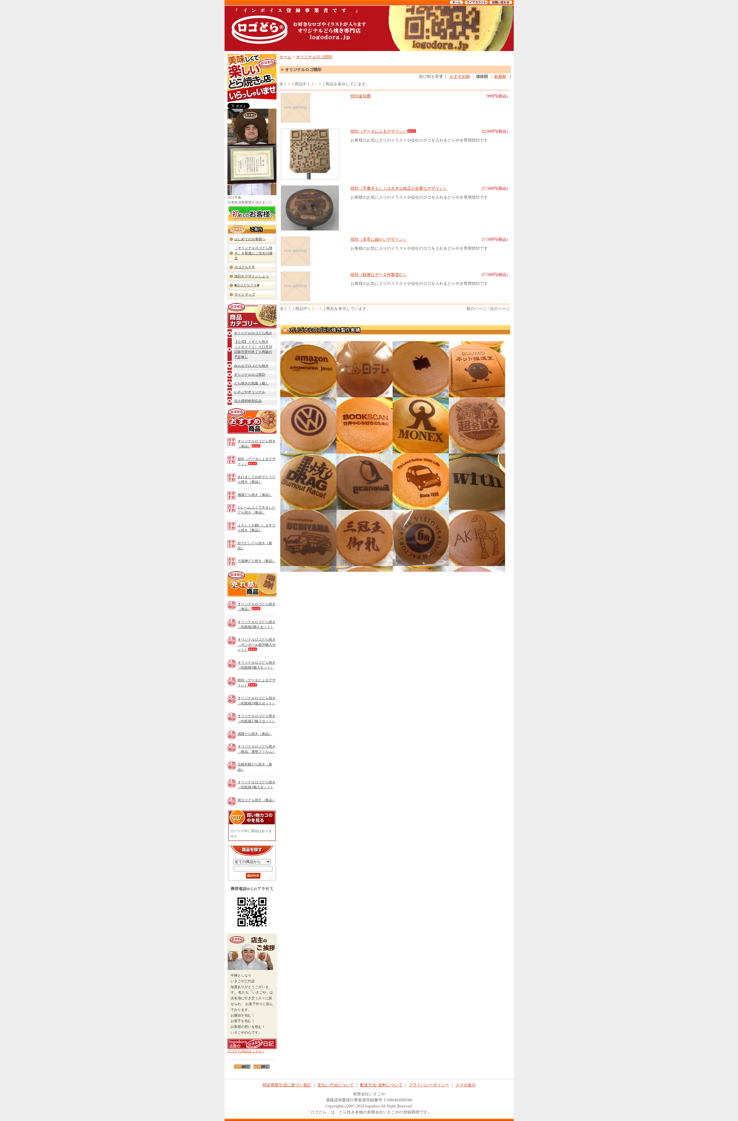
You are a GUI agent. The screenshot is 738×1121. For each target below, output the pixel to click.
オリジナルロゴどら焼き (253, 333)
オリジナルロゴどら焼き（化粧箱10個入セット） (257, 700)
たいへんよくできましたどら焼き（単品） (257, 509)
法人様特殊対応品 (248, 401)
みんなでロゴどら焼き (251, 366)
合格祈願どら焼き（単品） (255, 766)
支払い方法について (335, 1085)
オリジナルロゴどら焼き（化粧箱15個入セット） (257, 718)
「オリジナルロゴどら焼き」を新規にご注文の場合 (253, 253)
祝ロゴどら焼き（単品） (257, 800)
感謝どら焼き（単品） (255, 495)
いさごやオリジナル (249, 392)
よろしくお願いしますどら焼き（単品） (257, 527)
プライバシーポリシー (429, 1085)
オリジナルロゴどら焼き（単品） (257, 443)
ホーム (285, 57)
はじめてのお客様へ (250, 239)
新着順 (500, 76)
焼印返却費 (361, 96)
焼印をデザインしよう (251, 276)
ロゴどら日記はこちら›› (245, 1051)
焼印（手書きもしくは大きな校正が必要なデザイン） (399, 188)
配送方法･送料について (381, 1085)
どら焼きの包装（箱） (251, 383)
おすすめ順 (460, 76)
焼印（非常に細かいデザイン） (379, 239)
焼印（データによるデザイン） (257, 461)
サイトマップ (244, 294)
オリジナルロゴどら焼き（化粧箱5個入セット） (257, 665)
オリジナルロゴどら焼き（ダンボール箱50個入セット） (257, 644)
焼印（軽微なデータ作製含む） (379, 274)
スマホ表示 (465, 1085)
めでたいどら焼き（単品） (255, 545)
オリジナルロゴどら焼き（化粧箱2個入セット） (257, 624)
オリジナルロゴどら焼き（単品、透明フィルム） (257, 748)
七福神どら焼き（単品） (257, 561)
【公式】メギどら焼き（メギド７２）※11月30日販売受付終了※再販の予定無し (253, 349)
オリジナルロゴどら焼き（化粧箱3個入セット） (257, 784)
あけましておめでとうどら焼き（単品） (257, 479)
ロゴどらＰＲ (244, 267)
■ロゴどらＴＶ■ (246, 285)
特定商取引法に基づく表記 (287, 1085)
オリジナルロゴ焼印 (249, 375)
